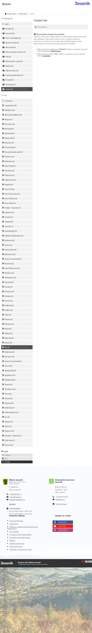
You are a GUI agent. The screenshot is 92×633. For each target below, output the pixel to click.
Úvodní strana (82, 3)
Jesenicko (46, 56)
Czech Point (14, 524)
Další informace (61, 504)
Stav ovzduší (14, 531)
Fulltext (7, 455)
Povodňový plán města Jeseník (21, 534)
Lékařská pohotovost (17, 543)
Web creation (86, 561)
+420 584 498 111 (16, 494)
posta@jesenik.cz (16, 497)
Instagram (63, 530)
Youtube (62, 526)
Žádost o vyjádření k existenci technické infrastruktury (22, 528)
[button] (17, 461)
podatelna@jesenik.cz (17, 499)
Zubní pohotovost (16, 546)
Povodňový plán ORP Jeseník (20, 537)
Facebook (62, 522)
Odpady (12, 540)
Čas (5, 458)
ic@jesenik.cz (60, 499)
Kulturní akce (23, 14)
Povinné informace (16, 521)
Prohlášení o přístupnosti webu (21, 549)
